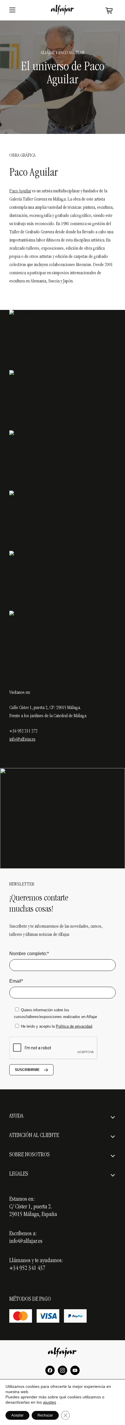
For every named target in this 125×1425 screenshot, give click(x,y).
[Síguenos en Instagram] (62, 1370)
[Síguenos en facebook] (50, 1370)
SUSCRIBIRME (27, 1070)
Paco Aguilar (20, 191)
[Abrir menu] (12, 10)
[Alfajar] (62, 10)
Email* (16, 981)
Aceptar (17, 1415)
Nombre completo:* (29, 953)
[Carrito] (109, 10)
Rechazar (45, 1415)
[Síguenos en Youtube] (75, 1370)
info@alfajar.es (22, 739)
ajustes (49, 1402)
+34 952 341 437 (27, 1268)
